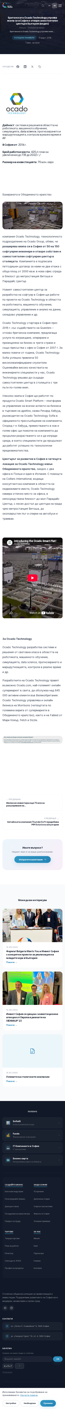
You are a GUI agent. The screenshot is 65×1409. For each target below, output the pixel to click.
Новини (37, 1261)
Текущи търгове (12, 1238)
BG (55, 6)
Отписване (7, 1372)
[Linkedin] (11, 1308)
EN (49, 6)
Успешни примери (24, 38)
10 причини (39, 1191)
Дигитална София (42, 1199)
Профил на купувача (14, 1268)
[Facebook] (18, 67)
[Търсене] (43, 5)
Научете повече (29, 1395)
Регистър (9, 1253)
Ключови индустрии (14, 1191)
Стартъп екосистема (43, 1206)
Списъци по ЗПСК (13, 1261)
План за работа (12, 1246)
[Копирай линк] (40, 67)
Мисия (37, 1238)
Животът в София (41, 1214)
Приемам (48, 1403)
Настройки (11, 1403)
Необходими (30, 1403)
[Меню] (60, 6)
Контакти (38, 1268)
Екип (36, 1246)
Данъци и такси (12, 1206)
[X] (32, 67)
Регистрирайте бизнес (15, 1199)
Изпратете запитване (31, 859)
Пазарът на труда (12, 1221)
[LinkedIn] (25, 67)
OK (57, 1359)
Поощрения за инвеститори (17, 1214)
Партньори (39, 1253)
